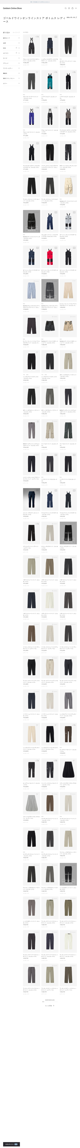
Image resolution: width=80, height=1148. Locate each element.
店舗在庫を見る (32, 230)
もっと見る (48, 1005)
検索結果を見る (11, 1144)
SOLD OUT (31, 221)
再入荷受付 (32, 227)
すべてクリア (16, 32)
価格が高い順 (71, 17)
